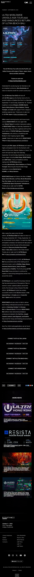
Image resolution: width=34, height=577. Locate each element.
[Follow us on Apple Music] (17, 561)
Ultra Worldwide (21, 535)
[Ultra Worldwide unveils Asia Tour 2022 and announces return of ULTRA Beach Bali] (17, 63)
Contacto (4, 542)
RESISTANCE (20, 539)
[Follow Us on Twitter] (16, 555)
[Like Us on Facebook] (9, 555)
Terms (20, 570)
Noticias (4, 539)
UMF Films (20, 542)
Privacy (14, 570)
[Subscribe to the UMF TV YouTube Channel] (21, 555)
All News (11, 385)
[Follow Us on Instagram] (12, 555)
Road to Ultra (20, 537)
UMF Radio (20, 546)
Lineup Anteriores (7, 535)
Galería (4, 537)
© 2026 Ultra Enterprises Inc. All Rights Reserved (17, 567)
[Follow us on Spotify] (24, 555)
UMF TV (19, 544)
